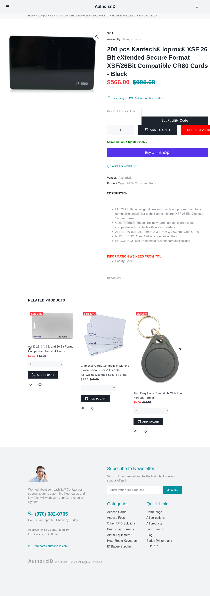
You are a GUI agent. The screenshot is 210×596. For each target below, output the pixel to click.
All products (154, 523)
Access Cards (116, 512)
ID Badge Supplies (119, 546)
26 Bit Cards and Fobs (141, 183)
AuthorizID (125, 177)
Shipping (118, 98)
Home (31, 15)
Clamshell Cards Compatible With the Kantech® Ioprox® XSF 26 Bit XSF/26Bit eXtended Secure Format (105, 370)
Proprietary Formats (120, 529)
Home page (154, 512)
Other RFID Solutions (121, 523)
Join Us (172, 490)
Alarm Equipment (118, 535)
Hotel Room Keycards (122, 540)
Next (180, 349)
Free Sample (155, 529)
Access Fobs (116, 517)
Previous (30, 349)
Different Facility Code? (122, 111)
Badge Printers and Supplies (159, 543)
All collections (155, 517)
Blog (149, 535)
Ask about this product (149, 98)
